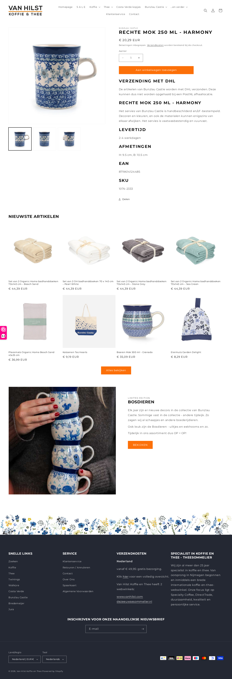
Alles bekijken (116, 370)
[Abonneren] (142, 629)
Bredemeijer (16, 603)
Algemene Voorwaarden (78, 591)
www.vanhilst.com (130, 596)
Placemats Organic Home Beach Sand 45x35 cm (31, 353)
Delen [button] (126, 199)
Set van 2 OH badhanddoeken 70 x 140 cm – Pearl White (88, 283)
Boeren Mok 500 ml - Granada (135, 352)
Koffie (12, 567)
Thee (11, 573)
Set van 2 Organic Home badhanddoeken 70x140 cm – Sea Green (196, 283)
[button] (94, 7)
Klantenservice (72, 561)
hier (125, 576)
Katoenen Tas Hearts (75, 352)
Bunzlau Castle (18, 597)
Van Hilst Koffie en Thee (29, 671)
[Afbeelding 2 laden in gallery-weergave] (44, 138)
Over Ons (69, 579)
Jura (11, 609)
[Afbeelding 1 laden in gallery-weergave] (19, 138)
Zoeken (13, 561)
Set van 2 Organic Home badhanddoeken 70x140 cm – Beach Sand (33, 283)
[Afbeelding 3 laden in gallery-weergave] (69, 138)
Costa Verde (16, 591)
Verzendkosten (155, 45)
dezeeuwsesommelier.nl (134, 601)
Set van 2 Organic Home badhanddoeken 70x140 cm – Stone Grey (142, 283)
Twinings (14, 579)
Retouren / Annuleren (76, 567)
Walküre (13, 585)
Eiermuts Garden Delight (186, 352)
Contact (68, 573)
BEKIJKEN (140, 444)
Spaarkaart (70, 585)
